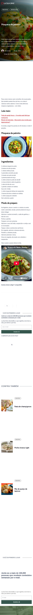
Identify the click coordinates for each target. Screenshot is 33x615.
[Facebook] (7, 344)
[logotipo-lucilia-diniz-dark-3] (7, 3)
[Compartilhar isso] (3, 306)
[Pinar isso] (15, 306)
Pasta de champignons (22, 406)
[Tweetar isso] (7, 306)
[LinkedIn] (20, 344)
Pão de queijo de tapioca (20, 490)
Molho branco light (21, 448)
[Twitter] (11, 344)
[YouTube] (16, 344)
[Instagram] (2, 344)
